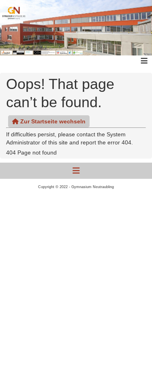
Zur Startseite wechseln (52, 121)
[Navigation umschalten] (76, 171)
